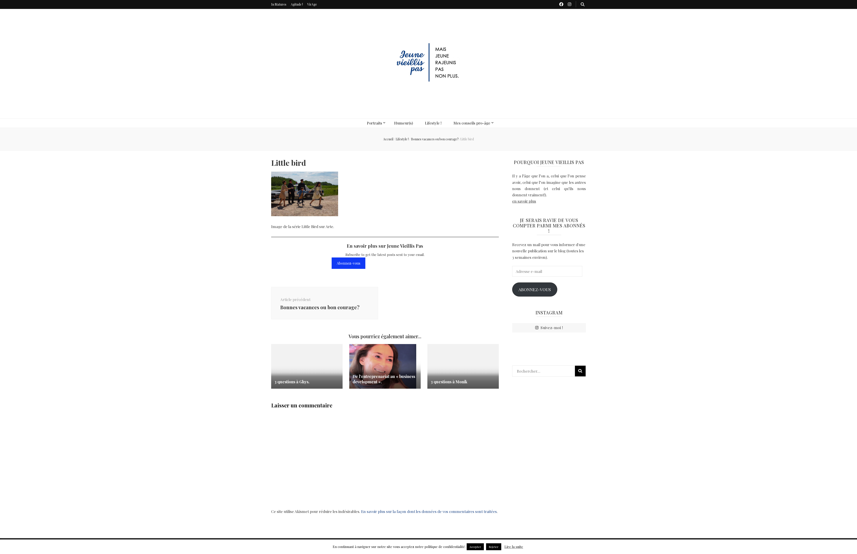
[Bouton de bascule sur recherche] (583, 4)
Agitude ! (297, 4)
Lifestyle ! (433, 122)
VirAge (312, 4)
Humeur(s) (403, 122)
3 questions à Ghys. (292, 381)
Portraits (374, 122)
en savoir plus (524, 201)
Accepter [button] (475, 547)
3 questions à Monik (449, 381)
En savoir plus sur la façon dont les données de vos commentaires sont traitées (429, 511)
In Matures (278, 4)
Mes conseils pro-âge (471, 122)
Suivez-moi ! (552, 327)
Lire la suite (513, 546)
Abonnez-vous (348, 263)
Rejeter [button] (494, 547)
